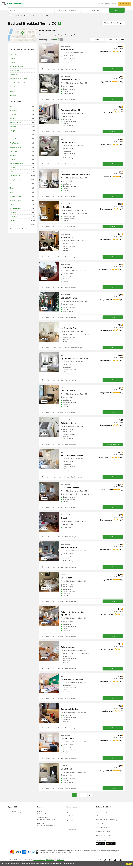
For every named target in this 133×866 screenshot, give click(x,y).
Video (47, 348)
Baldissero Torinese (16, 163)
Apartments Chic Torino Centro (75, 358)
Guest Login (99, 824)
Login (108, 4)
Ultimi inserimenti (71, 830)
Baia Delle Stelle (68, 423)
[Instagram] (110, 860)
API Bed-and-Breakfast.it (103, 831)
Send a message (70, 69)
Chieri (12, 188)
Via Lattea (13, 95)
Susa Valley (13, 87)
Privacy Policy (50, 859)
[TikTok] (115, 860)
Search (117, 10)
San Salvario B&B (69, 297)
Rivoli (11, 172)
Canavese (13, 54)
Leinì (11, 192)
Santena (12, 204)
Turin (38, 16)
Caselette (13, 212)
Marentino (13, 221)
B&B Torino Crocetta (70, 487)
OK (129, 864)
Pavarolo (13, 184)
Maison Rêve (67, 237)
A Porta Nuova (67, 267)
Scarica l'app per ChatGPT (104, 835)
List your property (124, 4)
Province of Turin (29, 16)
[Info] (56, 39)
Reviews (60, 69)
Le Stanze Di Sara (69, 328)
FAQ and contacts (101, 816)
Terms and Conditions (39, 859)
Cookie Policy (60, 859)
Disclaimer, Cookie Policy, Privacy (106, 820)
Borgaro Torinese (15, 147)
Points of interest (71, 816)
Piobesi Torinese (15, 208)
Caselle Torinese (15, 176)
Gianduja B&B (67, 738)
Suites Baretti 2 (68, 390)
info (42, 69)
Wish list (100, 4)
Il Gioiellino (66, 207)
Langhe (12, 62)
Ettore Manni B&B (69, 547)
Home (10, 16)
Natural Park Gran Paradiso (19, 79)
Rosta (12, 225)
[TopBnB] (60, 39)
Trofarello (13, 155)
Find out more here (22, 864)
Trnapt (64, 518)
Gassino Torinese (15, 196)
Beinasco (13, 127)
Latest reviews (71, 826)
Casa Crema (66, 577)
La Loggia (13, 167)
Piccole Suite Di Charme (72, 455)
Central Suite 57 (68, 142)
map (53, 69)
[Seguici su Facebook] (101, 860)
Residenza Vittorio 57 (70, 110)
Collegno (13, 131)
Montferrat (13, 75)
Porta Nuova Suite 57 (70, 79)
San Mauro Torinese (16, 135)
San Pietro (13, 151)
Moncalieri (13, 110)
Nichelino (13, 118)
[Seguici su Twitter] (105, 860)
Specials (69, 812)
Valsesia (12, 91)
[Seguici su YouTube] (120, 860)
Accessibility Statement (103, 827)
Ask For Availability (113, 444)
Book (113, 69)
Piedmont (19, 16)
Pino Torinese (14, 143)
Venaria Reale (14, 139)
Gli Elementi (66, 768)
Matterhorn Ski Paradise (17, 66)
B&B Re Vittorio (68, 49)
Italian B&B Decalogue (15, 812)
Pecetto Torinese (15, 122)
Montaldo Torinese (16, 200)
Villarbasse (13, 217)
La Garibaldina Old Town (72, 679)
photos (48, 69)
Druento (12, 159)
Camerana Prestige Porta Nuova (75, 174)
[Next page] (90, 795)
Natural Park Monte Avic (17, 83)
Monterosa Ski (14, 70)
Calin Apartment (68, 647)
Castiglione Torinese (16, 180)
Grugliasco (13, 114)
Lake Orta (13, 58)
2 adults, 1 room (95, 10)
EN (115, 4)
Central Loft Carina (69, 709)
